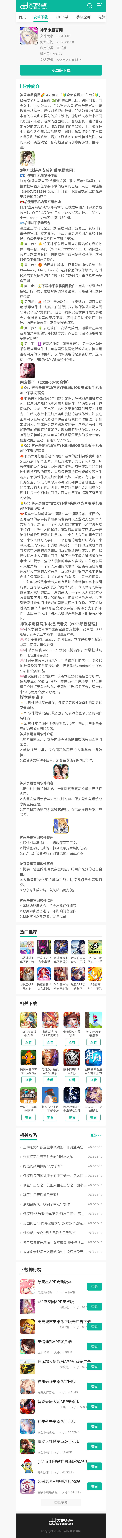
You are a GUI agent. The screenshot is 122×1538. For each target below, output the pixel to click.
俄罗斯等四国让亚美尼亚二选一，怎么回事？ (55, 1175)
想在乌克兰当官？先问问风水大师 (48, 1156)
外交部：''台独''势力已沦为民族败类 (49, 1232)
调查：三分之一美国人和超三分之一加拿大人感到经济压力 (55, 1185)
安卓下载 (40, 16)
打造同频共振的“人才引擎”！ (44, 1166)
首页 (22, 16)
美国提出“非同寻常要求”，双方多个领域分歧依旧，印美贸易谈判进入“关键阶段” (55, 1223)
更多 (93, 1135)
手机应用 (83, 16)
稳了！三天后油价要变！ (41, 1194)
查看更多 (61, 1502)
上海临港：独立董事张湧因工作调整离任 (53, 1147)
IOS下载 (62, 16)
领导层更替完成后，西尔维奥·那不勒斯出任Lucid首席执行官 (55, 1242)
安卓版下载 (61, 70)
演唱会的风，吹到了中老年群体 (46, 1204)
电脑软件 (105, 16)
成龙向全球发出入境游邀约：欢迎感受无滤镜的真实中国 (55, 1251)
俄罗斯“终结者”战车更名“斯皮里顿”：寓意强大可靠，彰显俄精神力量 (55, 1213)
